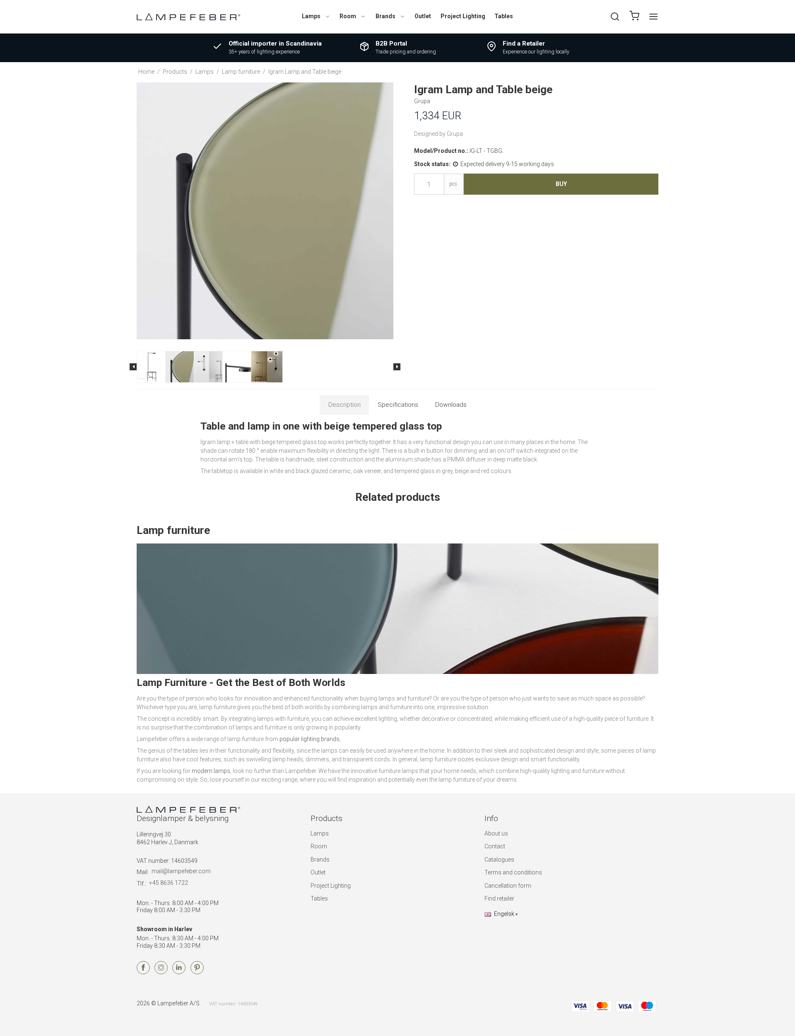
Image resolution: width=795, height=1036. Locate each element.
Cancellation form (507, 885)
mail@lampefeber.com (181, 871)
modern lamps (211, 771)
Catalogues (499, 859)
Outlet (422, 16)
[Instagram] (161, 972)
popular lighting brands (309, 739)
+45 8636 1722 (168, 882)
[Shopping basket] (634, 17)
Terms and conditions (513, 872)
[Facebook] (143, 972)
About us (496, 833)
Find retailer (499, 898)
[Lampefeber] (188, 16)
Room (348, 16)
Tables (503, 16)
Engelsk (504, 913)
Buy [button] (561, 184)
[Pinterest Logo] (197, 972)
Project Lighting (463, 16)
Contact (494, 846)
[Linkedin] (179, 972)
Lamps (311, 16)
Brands (385, 16)
